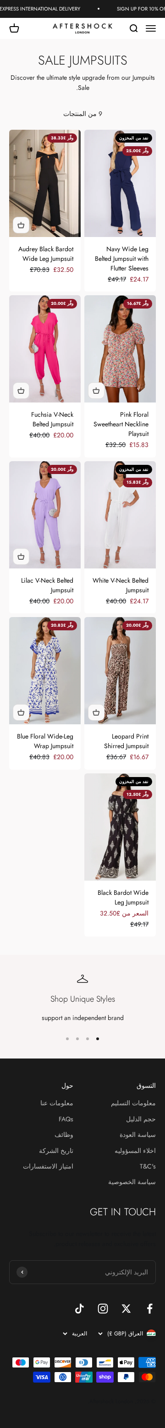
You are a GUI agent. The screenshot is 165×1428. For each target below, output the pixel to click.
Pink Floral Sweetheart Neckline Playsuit (121, 424)
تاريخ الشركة (56, 1150)
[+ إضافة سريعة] (21, 225)
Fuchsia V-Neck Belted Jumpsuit (52, 419)
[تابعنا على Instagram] (103, 1308)
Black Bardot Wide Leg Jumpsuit (123, 897)
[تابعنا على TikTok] (79, 1308)
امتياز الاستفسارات (48, 1166)
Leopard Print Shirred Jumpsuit (126, 741)
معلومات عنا (56, 1103)
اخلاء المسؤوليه (135, 1150)
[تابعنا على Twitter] (126, 1308)
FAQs (66, 1119)
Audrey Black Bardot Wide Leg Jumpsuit (45, 253)
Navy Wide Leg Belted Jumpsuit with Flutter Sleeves (121, 258)
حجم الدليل (141, 1119)
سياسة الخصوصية (132, 1181)
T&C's (148, 1166)
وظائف (64, 1134)
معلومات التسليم (133, 1103)
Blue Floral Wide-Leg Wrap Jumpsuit (45, 741)
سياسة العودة (138, 1134)
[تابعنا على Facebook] (149, 1308)
